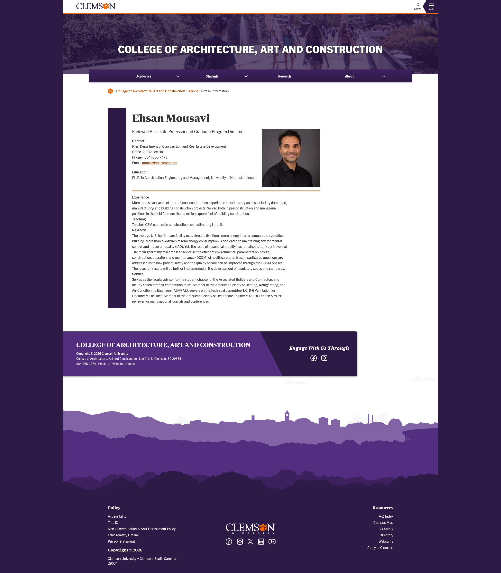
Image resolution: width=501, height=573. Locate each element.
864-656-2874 (86, 363)
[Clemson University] (95, 10)
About (349, 76)
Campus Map (383, 522)
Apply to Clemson (380, 547)
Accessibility (117, 516)
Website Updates (123, 363)
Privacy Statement (121, 541)
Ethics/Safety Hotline (123, 535)
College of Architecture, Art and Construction (150, 91)
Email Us (104, 363)
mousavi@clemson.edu (159, 162)
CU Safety (385, 528)
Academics (143, 76)
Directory (386, 535)
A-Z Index (386, 516)
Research (284, 76)
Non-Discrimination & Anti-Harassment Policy (142, 528)
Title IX (113, 522)
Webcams (386, 541)
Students (212, 76)
